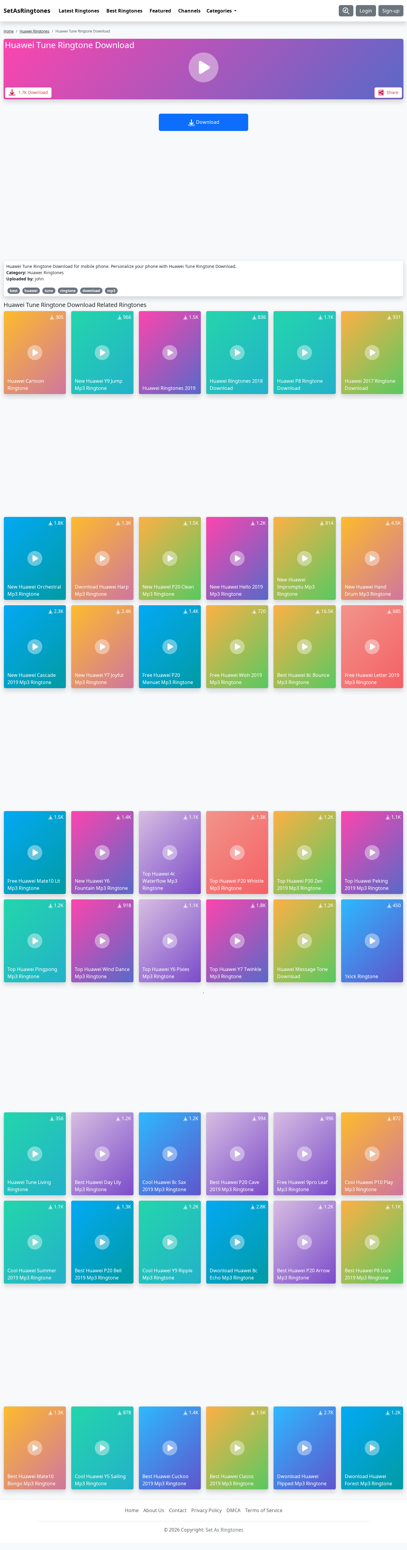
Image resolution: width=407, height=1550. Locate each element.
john (39, 279)
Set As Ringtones (224, 1529)
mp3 (111, 290)
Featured (160, 10)
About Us (153, 1510)
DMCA (233, 1510)
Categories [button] (219, 10)
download (91, 290)
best (14, 290)
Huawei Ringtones (34, 31)
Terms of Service (263, 1510)
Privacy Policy (206, 1510)
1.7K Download (32, 92)
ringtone (68, 290)
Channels (189, 10)
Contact (178, 1510)
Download (207, 122)
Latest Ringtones (79, 10)
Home (9, 31)
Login (366, 10)
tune (49, 290)
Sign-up (391, 10)
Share (392, 92)
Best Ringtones (124, 10)
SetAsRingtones (27, 11)
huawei (31, 290)
